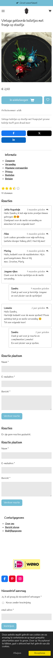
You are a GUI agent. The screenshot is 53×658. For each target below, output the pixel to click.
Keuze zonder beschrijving (18, 602)
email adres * (7, 610)
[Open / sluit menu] (3, 11)
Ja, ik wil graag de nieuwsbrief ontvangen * (21, 597)
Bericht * (5, 391)
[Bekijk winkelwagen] (50, 11)
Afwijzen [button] (17, 653)
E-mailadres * (8, 377)
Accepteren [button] (39, 653)
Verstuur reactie (12, 416)
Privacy (9, 171)
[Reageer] (47, 209)
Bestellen (9, 175)
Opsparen (10, 160)
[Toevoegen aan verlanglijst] (48, 100)
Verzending (10, 164)
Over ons (9, 523)
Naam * (5, 362)
